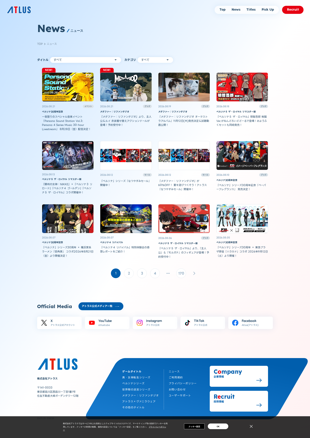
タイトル (42, 60)
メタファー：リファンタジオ (140, 396)
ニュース (52, 44)
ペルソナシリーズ (133, 383)
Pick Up (268, 9)
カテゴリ (130, 60)
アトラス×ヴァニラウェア (139, 401)
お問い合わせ (177, 390)
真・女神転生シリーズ (136, 377)
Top (222, 9)
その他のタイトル (133, 407)
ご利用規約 (176, 377)
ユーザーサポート (180, 396)
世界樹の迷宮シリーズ (136, 390)
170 (181, 273)
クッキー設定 (194, 426)
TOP (40, 44)
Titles (251, 9)
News (236, 9)
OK (218, 426)
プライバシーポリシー (183, 383)
